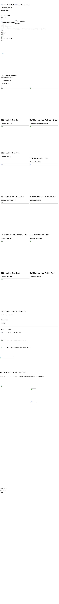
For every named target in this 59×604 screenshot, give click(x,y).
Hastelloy (3, 456)
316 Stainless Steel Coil (10, 120)
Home (3, 75)
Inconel (3, 459)
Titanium (3, 478)
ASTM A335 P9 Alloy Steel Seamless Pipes (19, 347)
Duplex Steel (4, 453)
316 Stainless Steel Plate (39, 158)
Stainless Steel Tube (6, 238)
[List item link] (14, 405)
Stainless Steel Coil (6, 123)
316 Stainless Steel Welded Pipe (42, 273)
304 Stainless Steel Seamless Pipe (17, 340)
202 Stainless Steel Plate (14, 332)
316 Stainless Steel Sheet (39, 235)
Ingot (2, 461)
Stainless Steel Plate (35, 162)
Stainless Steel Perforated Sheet (39, 123)
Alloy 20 (3, 439)
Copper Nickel (5, 450)
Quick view (7, 117)
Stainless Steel (5, 473)
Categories (4, 50)
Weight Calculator (26, 447)
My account (43, 439)
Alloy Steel (4, 441)
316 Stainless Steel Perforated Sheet (43, 120)
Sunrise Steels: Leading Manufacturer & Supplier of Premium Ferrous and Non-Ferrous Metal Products (44, 408)
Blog (22, 450)
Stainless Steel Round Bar (8, 200)
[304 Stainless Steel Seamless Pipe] (3, 341)
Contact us (24, 453)
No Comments (45, 399)
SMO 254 (3, 470)
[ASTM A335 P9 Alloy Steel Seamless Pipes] (3, 349)
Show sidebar (7, 80)
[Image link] (8, 386)
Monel (3, 464)
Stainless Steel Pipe (6, 156)
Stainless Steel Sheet (36, 238)
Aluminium (4, 444)
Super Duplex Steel (6, 476)
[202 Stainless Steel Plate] (3, 334)
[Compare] (3, 117)
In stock (3, 323)
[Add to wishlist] (11, 117)
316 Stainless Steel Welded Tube (13, 311)
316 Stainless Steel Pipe (10, 153)
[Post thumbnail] (33, 390)
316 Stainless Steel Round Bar (12, 196)
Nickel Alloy (4, 467)
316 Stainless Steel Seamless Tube (14, 235)
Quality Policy (24, 444)
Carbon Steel (4, 447)
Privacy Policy (44, 447)
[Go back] (3, 43)
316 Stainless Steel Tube (10, 273)
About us (23, 441)
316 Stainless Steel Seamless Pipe (43, 196)
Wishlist (42, 441)
